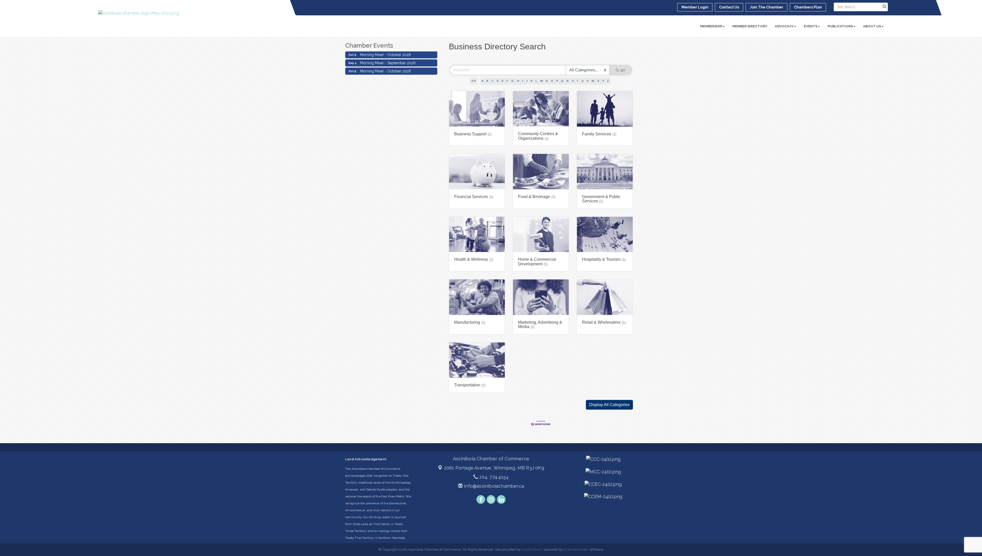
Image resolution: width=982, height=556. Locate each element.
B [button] (487, 80)
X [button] (598, 80)
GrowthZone (531, 549)
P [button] (557, 80)
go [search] (622, 70)
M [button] (541, 80)
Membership (711, 26)
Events (810, 26)
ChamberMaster (576, 549)
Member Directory (749, 26)
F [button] (507, 80)
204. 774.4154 (493, 477)
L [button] (536, 80)
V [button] (587, 80)
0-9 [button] (474, 80)
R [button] (567, 80)
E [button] (503, 80)
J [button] (527, 80)
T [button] (577, 80)
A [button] (482, 80)
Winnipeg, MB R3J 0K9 (494, 468)
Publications (840, 26)
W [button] (593, 80)
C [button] (493, 80)
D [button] (498, 80)
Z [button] (608, 80)
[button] (609, 405)
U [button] (583, 80)
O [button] (552, 80)
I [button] (522, 80)
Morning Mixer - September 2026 (388, 54)
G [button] (512, 80)
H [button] (518, 80)
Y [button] (603, 80)
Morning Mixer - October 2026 (385, 63)
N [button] (547, 80)
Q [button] (562, 80)
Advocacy (784, 26)
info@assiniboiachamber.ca (493, 486)
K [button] (531, 80)
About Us (872, 26)
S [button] (573, 80)
